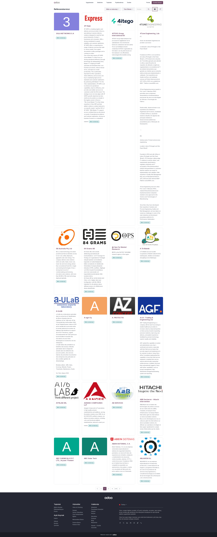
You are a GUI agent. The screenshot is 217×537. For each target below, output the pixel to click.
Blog (92, 520)
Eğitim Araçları (58, 507)
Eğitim (74, 516)
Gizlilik (99, 525)
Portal (148, 2)
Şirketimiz (94, 507)
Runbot (56, 523)
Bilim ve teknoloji (111, 9)
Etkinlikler (94, 516)
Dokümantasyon (59, 509)
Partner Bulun (77, 522)
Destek (75, 510)
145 (116, 488)
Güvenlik (93, 527)
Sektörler (100, 2)
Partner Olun (76, 524)
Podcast (93, 518)
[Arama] (148, 9)
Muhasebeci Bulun (78, 519)
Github (56, 521)
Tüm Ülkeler (128, 9)
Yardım (129, 2)
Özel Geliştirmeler (78, 514)
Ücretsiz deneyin (157, 2)
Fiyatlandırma (119, 2)
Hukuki (93, 525)
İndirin (56, 518)
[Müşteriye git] (66, 21)
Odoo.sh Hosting (77, 507)
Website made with (106, 534)
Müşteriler (94, 522)
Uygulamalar (89, 2)
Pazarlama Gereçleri (97, 509)
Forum (55, 511)
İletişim (93, 511)
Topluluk (109, 2)
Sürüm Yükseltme (78, 512)
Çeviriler (56, 525)
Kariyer (93, 513)
